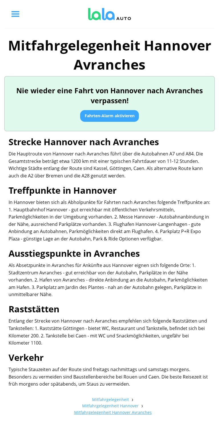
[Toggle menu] (15, 14)
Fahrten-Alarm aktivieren (110, 115)
